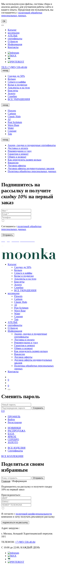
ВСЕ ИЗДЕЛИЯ (16, 447)
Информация (15, 44)
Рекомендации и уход (19, 151)
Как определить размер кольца (24, 159)
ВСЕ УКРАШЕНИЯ (19, 99)
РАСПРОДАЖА (16, 430)
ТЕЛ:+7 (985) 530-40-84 (14, 67)
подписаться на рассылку (15, 522)
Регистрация (15, 422)
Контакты (13, 47)
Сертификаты (15, 450)
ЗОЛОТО (13, 442)
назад (5, 70)
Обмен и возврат (17, 156)
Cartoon (12, 113)
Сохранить (38, 408)
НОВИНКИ (14, 427)
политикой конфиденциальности (34, 513)
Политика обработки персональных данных (32, 171)
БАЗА (11, 433)
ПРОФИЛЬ (14, 416)
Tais (10, 133)
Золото (11, 93)
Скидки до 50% (16, 76)
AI (9, 119)
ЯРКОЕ (12, 436)
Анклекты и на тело (19, 87)
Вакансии (13, 162)
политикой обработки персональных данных (21, 14)
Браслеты (13, 90)
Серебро (12, 96)
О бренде (13, 41)
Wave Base (13, 125)
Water (11, 128)
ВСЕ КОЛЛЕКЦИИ (12, 456)
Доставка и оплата (18, 148)
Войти (11, 419)
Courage (12, 131)
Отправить (38, 478)
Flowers (12, 110)
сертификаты (15, 38)
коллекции (13, 32)
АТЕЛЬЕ (13, 35)
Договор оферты (17, 165)
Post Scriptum (15, 122)
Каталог (12, 29)
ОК (4, 21)
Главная (5, 481)
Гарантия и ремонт (18, 154)
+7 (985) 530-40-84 (25, 542)
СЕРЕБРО (13, 439)
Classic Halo (14, 116)
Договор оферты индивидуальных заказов (31, 168)
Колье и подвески (17, 84)
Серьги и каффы (17, 81)
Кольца (12, 79)
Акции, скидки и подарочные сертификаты (32, 145)
